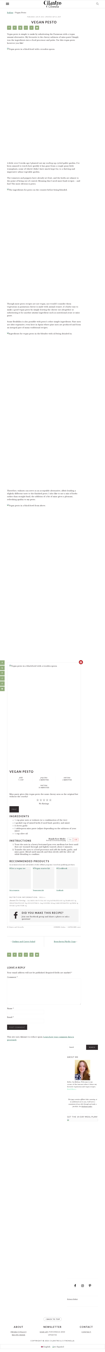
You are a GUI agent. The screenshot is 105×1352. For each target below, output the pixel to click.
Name (10, 1008)
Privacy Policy (72, 1299)
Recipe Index (18, 1335)
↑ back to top (52, 1319)
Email (10, 1017)
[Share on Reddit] (26, 28)
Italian (10, 13)
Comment (12, 977)
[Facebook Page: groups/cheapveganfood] (16, 915)
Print (14, 809)
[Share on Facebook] (15, 28)
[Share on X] (20, 28)
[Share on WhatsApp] (31, 28)
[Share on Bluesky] (37, 28)
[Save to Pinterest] (9, 28)
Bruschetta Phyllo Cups (65, 942)
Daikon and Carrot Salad (23, 942)
